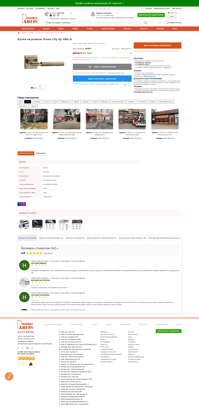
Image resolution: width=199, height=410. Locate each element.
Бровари (37, 102)
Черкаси (131, 102)
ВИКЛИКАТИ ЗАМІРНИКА (151, 15)
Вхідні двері (77, 324)
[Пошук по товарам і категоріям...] (145, 22)
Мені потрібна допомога (157, 46)
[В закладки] (129, 84)
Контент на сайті (134, 359)
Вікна (61, 29)
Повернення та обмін (162, 8)
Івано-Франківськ (166, 102)
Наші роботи (176, 8)
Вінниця (105, 102)
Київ (27, 102)
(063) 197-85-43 (103, 138)
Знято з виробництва (105, 67)
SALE (175, 29)
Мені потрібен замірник (102, 79)
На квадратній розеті (49, 180)
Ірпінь (47, 102)
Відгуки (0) (41, 153)
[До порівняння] (125, 84)
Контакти (21, 8)
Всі (20, 102)
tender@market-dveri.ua (143, 92)
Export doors (133, 362)
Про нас (131, 332)
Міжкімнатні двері (54, 324)
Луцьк (33, 106)
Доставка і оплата (107, 334)
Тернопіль (23, 106)
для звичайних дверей (50, 184)
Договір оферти (107, 362)
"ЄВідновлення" (149, 76)
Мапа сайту (105, 347)
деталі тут (167, 67)
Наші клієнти (133, 349)
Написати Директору (136, 357)
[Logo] (30, 18)
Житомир (142, 102)
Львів (95, 102)
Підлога (127, 29)
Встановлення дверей (109, 337)
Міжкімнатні (28, 29)
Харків (76, 102)
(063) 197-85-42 (70, 138)
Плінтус (144, 29)
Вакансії (131, 354)
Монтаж (51, 8)
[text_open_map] (57, 249)
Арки (108, 324)
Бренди (160, 29)
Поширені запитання (108, 352)
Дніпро (86, 102)
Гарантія (104, 344)
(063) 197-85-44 (136, 138)
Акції (57, 8)
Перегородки (108, 29)
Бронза (45, 167)
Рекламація (105, 357)
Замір (103, 339)
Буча (55, 102)
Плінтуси (143, 324)
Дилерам (104, 332)
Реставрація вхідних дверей (111, 354)
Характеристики (26, 153)
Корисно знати (133, 344)
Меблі (75, 29)
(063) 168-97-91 (169, 138)
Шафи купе (125, 324)
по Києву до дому (142, 64)
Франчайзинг (133, 352)
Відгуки (149, 8)
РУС (175, 13)
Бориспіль (66, 102)
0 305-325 (57, 13)
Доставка (30, 8)
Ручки (90, 29)
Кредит (131, 347)
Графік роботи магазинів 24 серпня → (99, 3)
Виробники (162, 324)
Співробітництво (107, 349)
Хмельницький (118, 102)
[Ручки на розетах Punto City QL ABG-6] (44, 63)
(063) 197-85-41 (38, 138)
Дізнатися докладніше (115, 73)
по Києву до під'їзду (143, 62)
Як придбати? (40, 8)
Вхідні (46, 29)
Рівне (153, 102)
